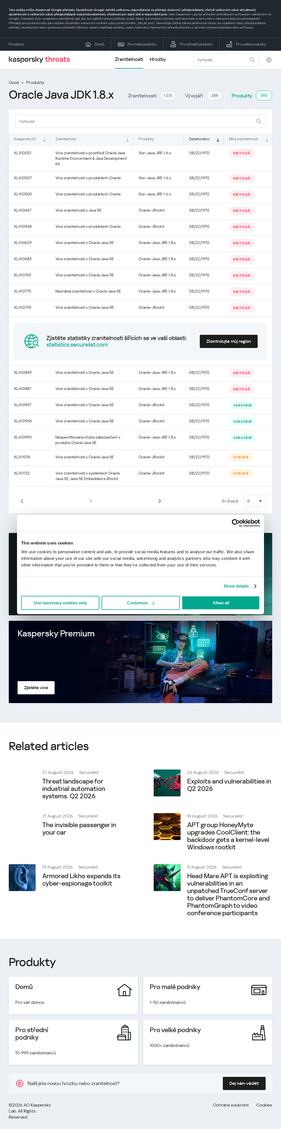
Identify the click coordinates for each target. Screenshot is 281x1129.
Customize (137, 602)
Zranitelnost (65, 139)
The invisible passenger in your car (79, 828)
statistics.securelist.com (77, 344)
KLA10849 (23, 372)
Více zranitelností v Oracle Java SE (84, 242)
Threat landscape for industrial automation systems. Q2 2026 (73, 788)
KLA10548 (23, 226)
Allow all (221, 602)
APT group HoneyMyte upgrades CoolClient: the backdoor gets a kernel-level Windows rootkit (228, 836)
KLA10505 (23, 194)
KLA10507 (23, 178)
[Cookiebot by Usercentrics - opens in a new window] (236, 523)
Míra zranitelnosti (243, 139)
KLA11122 (22, 473)
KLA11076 (22, 457)
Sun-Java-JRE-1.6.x (155, 153)
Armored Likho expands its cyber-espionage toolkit (81, 879)
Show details (236, 586)
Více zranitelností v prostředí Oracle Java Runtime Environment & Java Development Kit (91, 158)
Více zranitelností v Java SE (78, 210)
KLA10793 (22, 307)
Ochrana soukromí (231, 1105)
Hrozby (158, 59)
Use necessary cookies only (60, 602)
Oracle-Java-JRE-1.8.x (157, 242)
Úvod (14, 82)
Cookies (264, 1105)
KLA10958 (23, 421)
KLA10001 (22, 153)
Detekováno (199, 139)
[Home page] (42, 59)
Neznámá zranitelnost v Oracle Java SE (88, 291)
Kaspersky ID (25, 139)
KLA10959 (23, 437)
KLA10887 (22, 388)
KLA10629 (23, 242)
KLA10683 (23, 259)
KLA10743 (22, 275)
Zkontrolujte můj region (228, 341)
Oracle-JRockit (151, 210)
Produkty (35, 82)
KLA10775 (22, 291)
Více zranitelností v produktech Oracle (88, 178)
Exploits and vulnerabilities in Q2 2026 (229, 785)
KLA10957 (22, 405)
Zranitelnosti (129, 59)
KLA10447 (22, 210)
